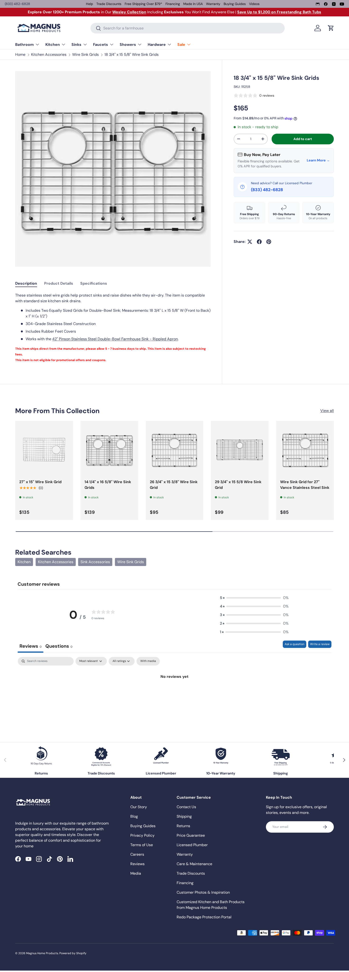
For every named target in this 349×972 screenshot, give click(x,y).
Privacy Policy (142, 835)
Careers (137, 854)
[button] (331, 28)
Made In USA (193, 4)
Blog (134, 816)
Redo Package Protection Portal (204, 917)
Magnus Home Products (42, 953)
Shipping (184, 816)
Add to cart (302, 139)
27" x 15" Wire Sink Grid (40, 481)
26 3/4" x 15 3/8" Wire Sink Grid (174, 484)
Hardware (157, 44)
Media (135, 873)
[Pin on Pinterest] (269, 241)
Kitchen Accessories (48, 54)
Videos (254, 4)
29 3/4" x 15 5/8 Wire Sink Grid (238, 484)
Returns (183, 825)
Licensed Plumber (192, 844)
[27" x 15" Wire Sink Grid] (44, 450)
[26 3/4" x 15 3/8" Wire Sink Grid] (174, 450)
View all (327, 410)
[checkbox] (148, 661)
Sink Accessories (95, 561)
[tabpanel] (113, 328)
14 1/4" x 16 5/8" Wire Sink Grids (108, 484)
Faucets (100, 44)
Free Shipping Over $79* (143, 4)
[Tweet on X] (250, 241)
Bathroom (24, 44)
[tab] (26, 283)
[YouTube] (342, 4)
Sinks (76, 44)
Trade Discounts (108, 4)
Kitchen (52, 44)
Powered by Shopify (72, 953)
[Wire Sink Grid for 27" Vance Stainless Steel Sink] (305, 450)
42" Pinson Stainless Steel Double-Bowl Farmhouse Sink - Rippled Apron (115, 338)
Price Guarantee (191, 835)
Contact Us (186, 806)
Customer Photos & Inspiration (203, 892)
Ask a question (294, 644)
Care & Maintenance (194, 863)
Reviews (137, 863)
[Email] (317, 4)
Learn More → (318, 160)
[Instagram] (333, 4)
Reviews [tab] (30, 646)
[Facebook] (325, 4)
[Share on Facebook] (259, 241)
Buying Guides (235, 4)
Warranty (213, 4)
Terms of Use (141, 844)
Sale (181, 44)
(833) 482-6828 (17, 4)
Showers (128, 44)
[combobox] (187, 28)
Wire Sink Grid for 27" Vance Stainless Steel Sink (304, 484)
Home (20, 54)
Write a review (320, 644)
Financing (172, 4)
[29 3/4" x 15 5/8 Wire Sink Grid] (239, 450)
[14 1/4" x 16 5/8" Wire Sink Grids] (109, 450)
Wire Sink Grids (85, 54)
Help (89, 4)
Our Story (138, 806)
